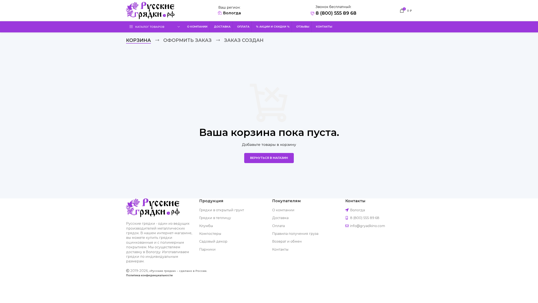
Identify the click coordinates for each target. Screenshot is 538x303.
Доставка (280, 218)
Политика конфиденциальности (149, 275)
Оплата (278, 226)
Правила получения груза (295, 234)
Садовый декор (213, 241)
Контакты (280, 249)
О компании (283, 210)
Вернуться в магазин (269, 158)
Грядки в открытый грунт (221, 210)
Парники (207, 249)
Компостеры (210, 234)
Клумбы (206, 226)
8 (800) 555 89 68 (335, 13)
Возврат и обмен (287, 241)
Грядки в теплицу (215, 218)
